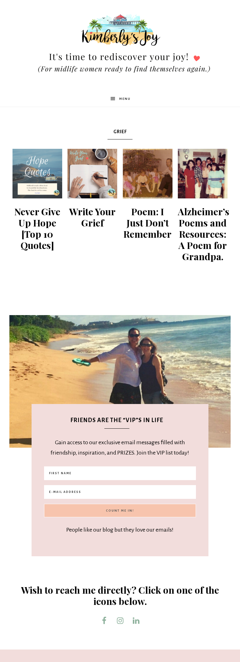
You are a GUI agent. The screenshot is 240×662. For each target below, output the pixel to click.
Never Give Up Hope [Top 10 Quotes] (37, 228)
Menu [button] (125, 98)
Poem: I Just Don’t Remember (147, 222)
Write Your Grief (92, 217)
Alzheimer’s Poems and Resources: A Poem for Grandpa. (203, 234)
